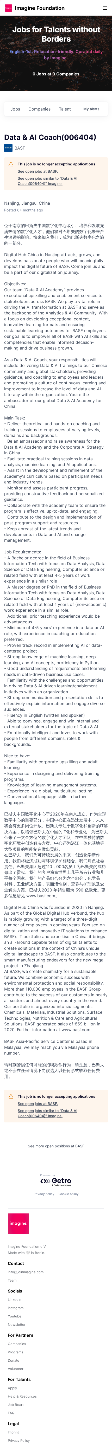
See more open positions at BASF (56, 1146)
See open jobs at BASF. (38, 171)
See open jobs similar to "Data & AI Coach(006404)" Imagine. (47, 181)
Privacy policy (44, 1194)
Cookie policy (69, 1194)
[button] (8, 8)
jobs (15, 109)
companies (39, 109)
